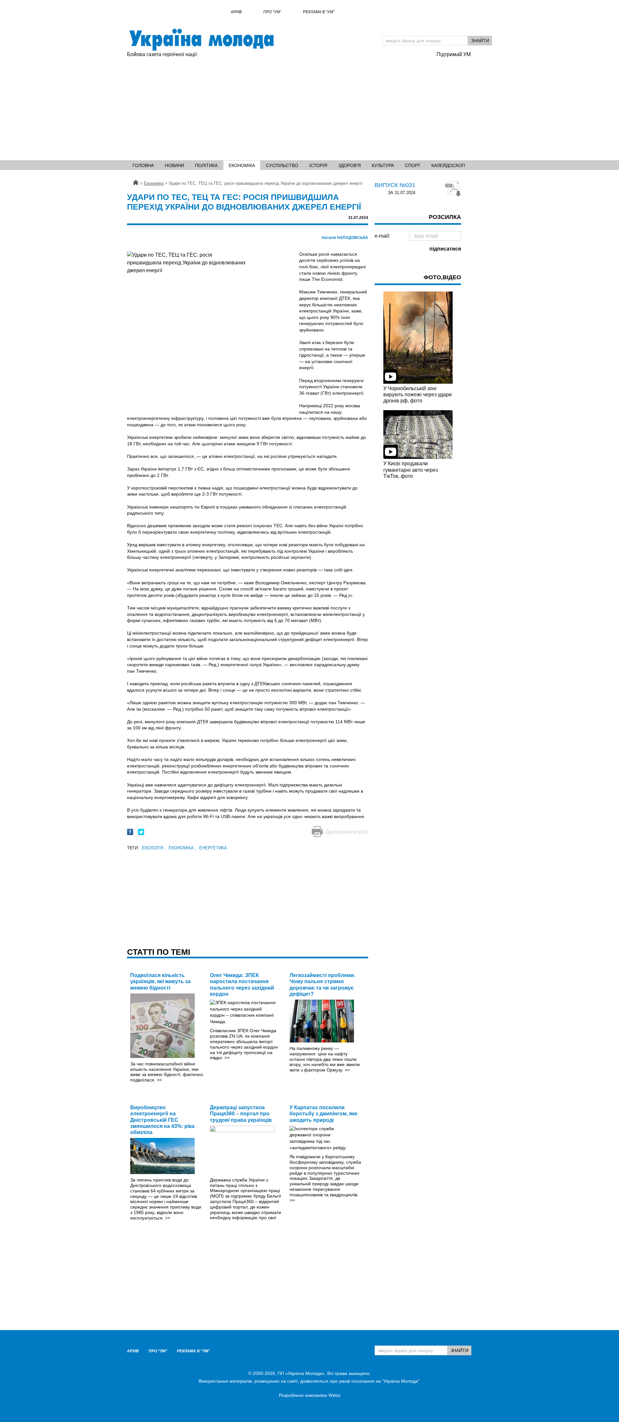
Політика (206, 165)
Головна (143, 165)
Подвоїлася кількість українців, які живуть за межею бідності (160, 981)
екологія (154, 847)
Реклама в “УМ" (318, 12)
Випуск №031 (395, 185)
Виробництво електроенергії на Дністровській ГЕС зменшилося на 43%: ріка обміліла (162, 1120)
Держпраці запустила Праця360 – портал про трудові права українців (241, 1113)
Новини (174, 165)
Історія (318, 165)
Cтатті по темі (158, 951)
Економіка (242, 165)
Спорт (412, 165)
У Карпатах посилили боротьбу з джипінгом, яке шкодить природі (324, 1113)
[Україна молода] (201, 40)
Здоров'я (349, 165)
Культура (383, 165)
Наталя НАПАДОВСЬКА (345, 237)
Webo (334, 1395)
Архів (236, 12)
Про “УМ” (272, 12)
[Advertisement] (278, 107)
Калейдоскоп (448, 165)
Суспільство (282, 165)
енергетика (213, 847)
